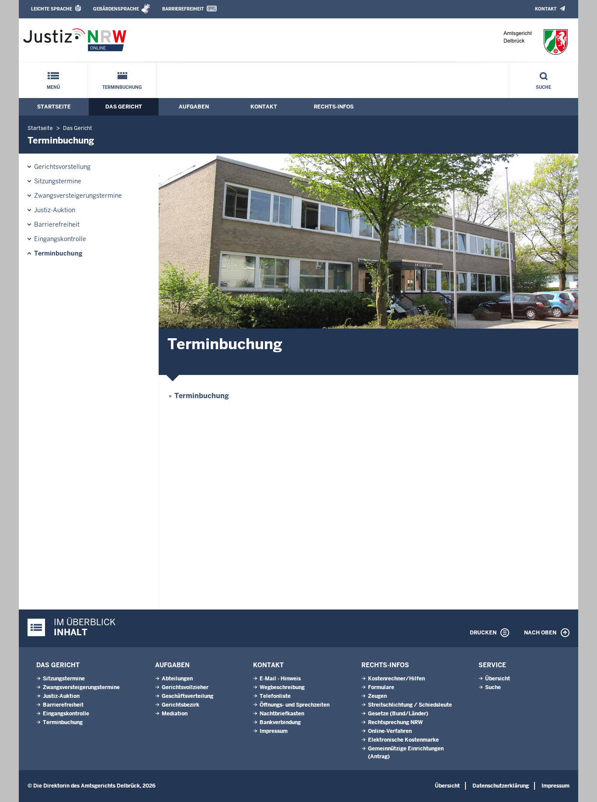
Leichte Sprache (51, 9)
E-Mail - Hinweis (280, 678)
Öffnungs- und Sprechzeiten (295, 704)
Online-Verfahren (390, 731)
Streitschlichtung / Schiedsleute (410, 704)
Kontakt (545, 9)
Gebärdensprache (116, 9)
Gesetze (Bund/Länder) (398, 713)
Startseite (54, 106)
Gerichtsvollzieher (185, 687)
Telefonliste (275, 696)
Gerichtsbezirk (180, 704)
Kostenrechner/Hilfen (396, 678)
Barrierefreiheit (183, 9)
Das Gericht (123, 106)
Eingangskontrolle (60, 239)
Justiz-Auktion (54, 210)
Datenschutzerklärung (500, 785)
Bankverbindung (280, 722)
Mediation (174, 713)
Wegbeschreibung (282, 687)
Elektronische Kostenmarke (403, 739)
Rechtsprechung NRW (395, 722)
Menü (53, 87)
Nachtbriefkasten (282, 713)
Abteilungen (177, 678)
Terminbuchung (122, 87)
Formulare (381, 687)
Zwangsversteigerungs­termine (78, 196)
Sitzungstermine (57, 181)
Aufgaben (194, 106)
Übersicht (497, 678)
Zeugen (377, 696)
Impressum (274, 731)
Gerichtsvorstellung (62, 167)
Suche (543, 87)
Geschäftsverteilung (187, 696)
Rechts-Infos (334, 106)
